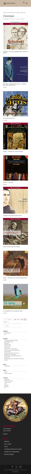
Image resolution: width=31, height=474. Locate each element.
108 (22, 319)
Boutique (6, 441)
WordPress (15, 471)
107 (18, 319)
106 (15, 319)
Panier (6, 446)
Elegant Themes (14, 470)
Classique (17, 12)
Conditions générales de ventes (13, 449)
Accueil (5, 12)
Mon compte (7, 444)
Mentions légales (9, 454)
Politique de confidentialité (11, 451)
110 (5, 322)
